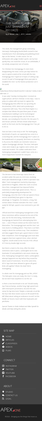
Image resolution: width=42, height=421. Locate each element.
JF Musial (11, 34)
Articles (28, 34)
